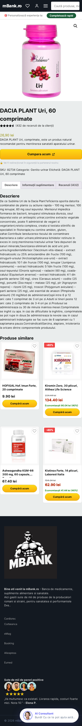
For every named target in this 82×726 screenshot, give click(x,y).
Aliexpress (10, 652)
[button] (75, 26)
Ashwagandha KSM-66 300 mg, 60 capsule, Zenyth (18, 474)
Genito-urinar (39, 169)
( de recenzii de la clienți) (35, 125)
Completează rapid (61, 15)
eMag (7, 633)
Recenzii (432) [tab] (69, 185)
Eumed (8, 662)
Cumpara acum (39, 154)
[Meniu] (45, 6)
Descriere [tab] (11, 185)
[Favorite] (27, 6)
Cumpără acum (19, 403)
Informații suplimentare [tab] (38, 185)
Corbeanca (10, 624)
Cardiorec (10, 618)
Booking (9, 643)
